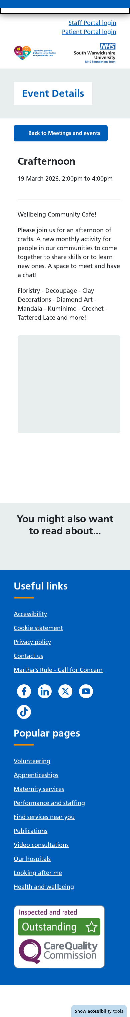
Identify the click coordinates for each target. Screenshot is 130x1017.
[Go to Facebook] (24, 691)
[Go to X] (65, 691)
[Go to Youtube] (86, 691)
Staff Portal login (92, 23)
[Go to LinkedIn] (45, 691)
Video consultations (41, 845)
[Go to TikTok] (24, 712)
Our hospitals (32, 859)
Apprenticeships (36, 775)
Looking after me (38, 873)
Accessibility (30, 614)
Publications (30, 831)
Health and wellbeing (44, 887)
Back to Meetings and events (64, 133)
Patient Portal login (89, 32)
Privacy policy (32, 642)
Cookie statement (38, 628)
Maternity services (39, 789)
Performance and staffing (49, 803)
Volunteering (32, 761)
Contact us (28, 656)
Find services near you (44, 817)
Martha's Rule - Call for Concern (58, 670)
